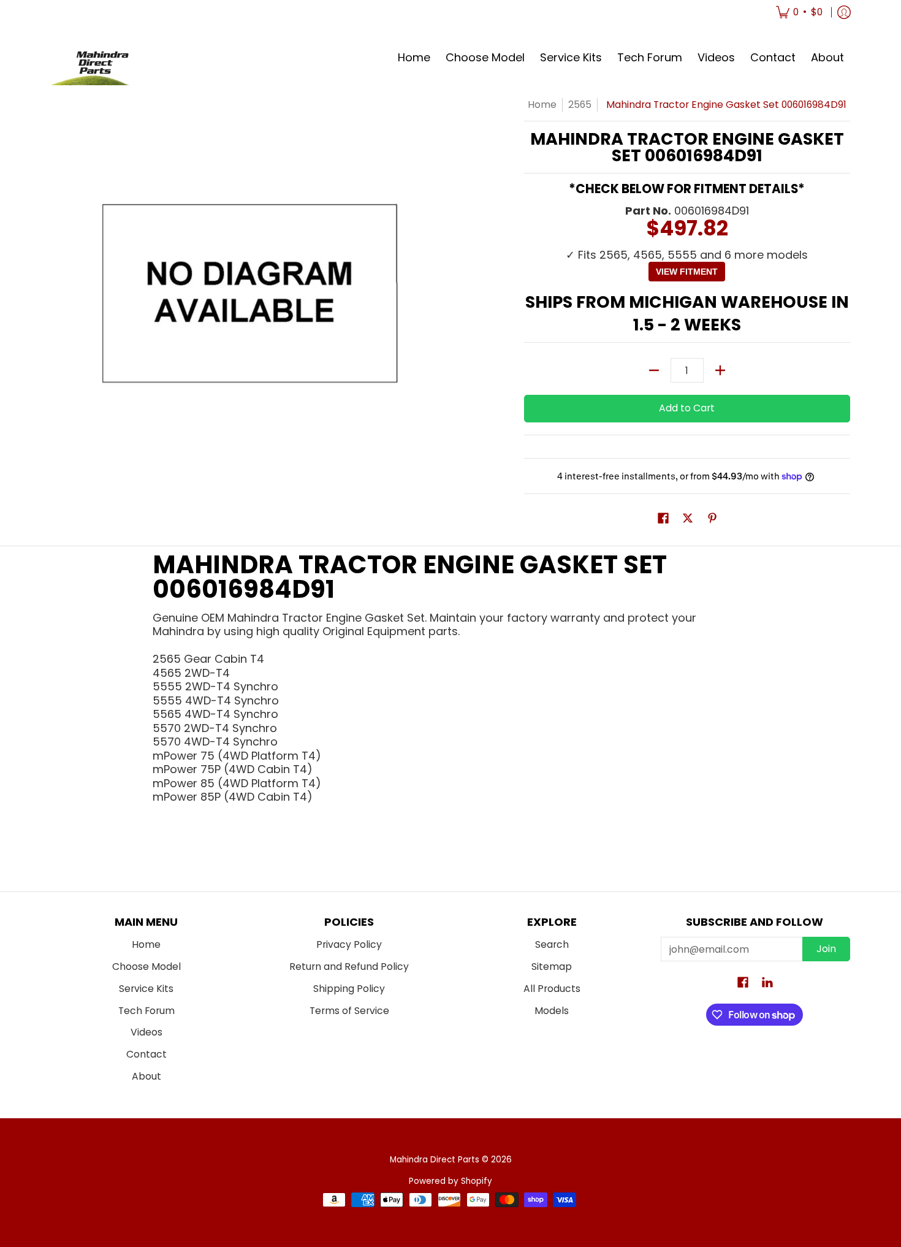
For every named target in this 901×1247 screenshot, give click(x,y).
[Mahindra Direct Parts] (97, 58)
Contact (146, 1054)
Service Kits (146, 989)
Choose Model (146, 966)
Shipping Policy (349, 989)
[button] (663, 519)
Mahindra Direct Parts (434, 1159)
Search (552, 944)
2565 (579, 104)
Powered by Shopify (450, 1181)
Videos (146, 1032)
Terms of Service (349, 1011)
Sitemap (551, 966)
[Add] (720, 370)
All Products (551, 989)
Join (826, 949)
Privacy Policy (349, 944)
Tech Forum (146, 1011)
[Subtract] (654, 370)
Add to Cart (687, 408)
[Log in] (844, 12)
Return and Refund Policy (349, 966)
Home (542, 104)
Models (551, 1011)
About (146, 1076)
